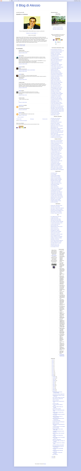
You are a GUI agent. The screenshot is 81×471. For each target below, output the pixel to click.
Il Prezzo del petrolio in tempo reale (56, 49)
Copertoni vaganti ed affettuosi (55, 175)
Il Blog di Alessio (28, 5)
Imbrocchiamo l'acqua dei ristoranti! (56, 60)
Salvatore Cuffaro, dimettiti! (57, 408)
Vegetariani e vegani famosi (57, 439)
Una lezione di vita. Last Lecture (56, 104)
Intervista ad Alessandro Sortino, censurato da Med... (57, 392)
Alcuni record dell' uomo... (55, 225)
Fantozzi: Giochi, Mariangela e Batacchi (57, 188)
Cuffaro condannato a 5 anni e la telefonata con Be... (57, 417)
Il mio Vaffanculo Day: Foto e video (56, 216)
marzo (54, 388)
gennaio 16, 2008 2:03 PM (23, 71)
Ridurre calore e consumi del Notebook (57, 140)
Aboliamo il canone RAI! (54, 69)
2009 (53, 374)
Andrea (20, 90)
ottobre (54, 379)
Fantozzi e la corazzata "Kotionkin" (56, 178)
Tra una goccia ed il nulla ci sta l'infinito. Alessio (62, 355)
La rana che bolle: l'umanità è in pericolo (57, 67)
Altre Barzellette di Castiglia (55, 184)
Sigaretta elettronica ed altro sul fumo (56, 87)
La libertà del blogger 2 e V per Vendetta (59, 426)
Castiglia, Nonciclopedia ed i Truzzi (56, 183)
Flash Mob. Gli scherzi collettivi (55, 199)
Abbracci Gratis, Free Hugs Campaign (56, 82)
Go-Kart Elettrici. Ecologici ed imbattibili (57, 93)
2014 (53, 367)
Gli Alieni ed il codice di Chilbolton (56, 231)
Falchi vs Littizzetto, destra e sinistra (56, 241)
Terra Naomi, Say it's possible (55, 206)
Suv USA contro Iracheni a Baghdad (56, 98)
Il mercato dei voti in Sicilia (55, 112)
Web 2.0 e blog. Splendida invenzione (56, 59)
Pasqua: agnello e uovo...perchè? (56, 65)
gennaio (54, 390)
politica (24, 45)
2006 (53, 457)
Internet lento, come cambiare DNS (56, 153)
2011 (53, 371)
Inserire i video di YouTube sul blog (56, 155)
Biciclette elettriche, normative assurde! (57, 128)
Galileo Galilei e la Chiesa (55, 114)
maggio (54, 385)
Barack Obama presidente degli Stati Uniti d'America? (58, 446)
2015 (53, 366)
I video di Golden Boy (54, 185)
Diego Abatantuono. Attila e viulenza (56, 193)
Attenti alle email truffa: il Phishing (56, 72)
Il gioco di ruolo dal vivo (54, 227)
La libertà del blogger (56, 427)
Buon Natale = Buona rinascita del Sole (57, 107)
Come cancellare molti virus (55, 144)
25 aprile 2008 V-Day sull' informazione (58, 421)
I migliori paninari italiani (54, 217)
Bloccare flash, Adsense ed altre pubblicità (57, 169)
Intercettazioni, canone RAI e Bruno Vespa (57, 108)
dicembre (54, 376)
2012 (53, 370)
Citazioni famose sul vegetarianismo (56, 74)
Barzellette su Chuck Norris (55, 239)
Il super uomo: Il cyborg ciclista (55, 124)
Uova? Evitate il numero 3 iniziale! (56, 92)
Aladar (20, 55)
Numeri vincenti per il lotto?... (55, 229)
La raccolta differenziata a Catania (56, 88)
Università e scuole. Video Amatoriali (56, 194)
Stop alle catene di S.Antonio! (55, 232)
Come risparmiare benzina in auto (56, 84)
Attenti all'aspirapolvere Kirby (55, 70)
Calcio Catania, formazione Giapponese (57, 240)
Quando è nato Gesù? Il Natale (55, 83)
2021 (53, 361)
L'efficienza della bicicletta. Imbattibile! (56, 137)
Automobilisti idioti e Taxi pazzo (55, 190)
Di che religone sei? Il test (55, 246)
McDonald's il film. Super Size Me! (56, 97)
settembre (54, 380)
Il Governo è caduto (55, 403)
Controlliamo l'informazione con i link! (56, 99)
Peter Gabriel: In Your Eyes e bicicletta (56, 209)
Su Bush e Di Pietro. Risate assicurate (56, 195)
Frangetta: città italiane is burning (56, 200)
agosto (54, 381)
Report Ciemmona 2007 (54, 133)
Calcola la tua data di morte (55, 245)
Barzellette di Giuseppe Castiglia (56, 180)
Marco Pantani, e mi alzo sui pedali (56, 211)
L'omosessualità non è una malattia (56, 94)
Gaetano (20, 112)
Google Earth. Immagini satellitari (56, 145)
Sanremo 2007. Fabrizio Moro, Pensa (56, 205)
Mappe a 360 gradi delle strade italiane (57, 148)
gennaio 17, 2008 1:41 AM (23, 115)
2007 (53, 456)
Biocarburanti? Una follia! (55, 55)
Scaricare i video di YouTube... (55, 154)
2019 (53, 362)
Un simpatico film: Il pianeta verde (56, 54)
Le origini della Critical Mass (55, 119)
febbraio (54, 389)
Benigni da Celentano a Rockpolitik (56, 179)
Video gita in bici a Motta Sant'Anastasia (57, 132)
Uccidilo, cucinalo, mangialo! (55, 79)
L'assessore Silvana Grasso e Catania (56, 222)
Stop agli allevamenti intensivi (55, 78)
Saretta (20, 74)
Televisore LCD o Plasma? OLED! (56, 89)
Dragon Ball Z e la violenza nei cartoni (56, 234)
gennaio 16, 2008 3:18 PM (23, 79)
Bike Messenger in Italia (54, 127)
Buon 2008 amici (55, 454)
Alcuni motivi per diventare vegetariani (56, 73)
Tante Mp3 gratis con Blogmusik (56, 163)
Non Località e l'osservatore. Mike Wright (57, 221)
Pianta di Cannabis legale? (55, 63)
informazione (21, 45)
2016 (53, 365)
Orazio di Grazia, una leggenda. (56, 129)
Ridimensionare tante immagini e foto (56, 160)
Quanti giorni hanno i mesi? (55, 244)
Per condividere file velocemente (56, 158)
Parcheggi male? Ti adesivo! (55, 230)
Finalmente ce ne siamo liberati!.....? (32, 33)
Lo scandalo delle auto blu (55, 58)
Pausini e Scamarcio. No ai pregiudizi (56, 236)
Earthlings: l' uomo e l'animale (55, 53)
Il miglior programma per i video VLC (56, 149)
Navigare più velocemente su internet (56, 165)
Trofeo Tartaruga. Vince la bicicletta (56, 122)
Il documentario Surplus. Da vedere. (56, 102)
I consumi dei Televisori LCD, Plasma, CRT (57, 50)
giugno (54, 384)
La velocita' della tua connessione (56, 150)
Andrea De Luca (21, 105)
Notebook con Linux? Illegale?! (55, 164)
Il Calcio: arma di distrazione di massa (56, 103)
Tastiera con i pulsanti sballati (55, 159)
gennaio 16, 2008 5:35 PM (23, 102)
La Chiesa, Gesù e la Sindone (55, 113)
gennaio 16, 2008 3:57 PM (23, 87)
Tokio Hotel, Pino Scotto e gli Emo (56, 220)
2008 (53, 375)
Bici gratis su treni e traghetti (55, 123)
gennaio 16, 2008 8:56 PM (23, 109)
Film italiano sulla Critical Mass (55, 118)
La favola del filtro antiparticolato (56, 68)
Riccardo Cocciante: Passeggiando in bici (57, 210)
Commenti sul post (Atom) (23, 120)
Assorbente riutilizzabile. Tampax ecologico (57, 109)
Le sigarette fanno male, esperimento (56, 64)
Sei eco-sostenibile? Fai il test (55, 235)
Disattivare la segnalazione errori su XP (57, 143)
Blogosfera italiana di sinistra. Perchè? (56, 226)
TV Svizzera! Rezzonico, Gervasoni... (56, 189)
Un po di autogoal (53, 174)
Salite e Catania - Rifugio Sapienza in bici (57, 134)
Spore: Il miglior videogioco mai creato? (58, 397)
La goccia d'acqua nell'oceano (55, 224)
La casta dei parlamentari (56, 420)
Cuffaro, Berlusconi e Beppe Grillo (58, 398)
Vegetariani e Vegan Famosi (55, 77)
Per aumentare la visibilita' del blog (56, 168)
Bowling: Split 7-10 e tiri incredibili (56, 198)
